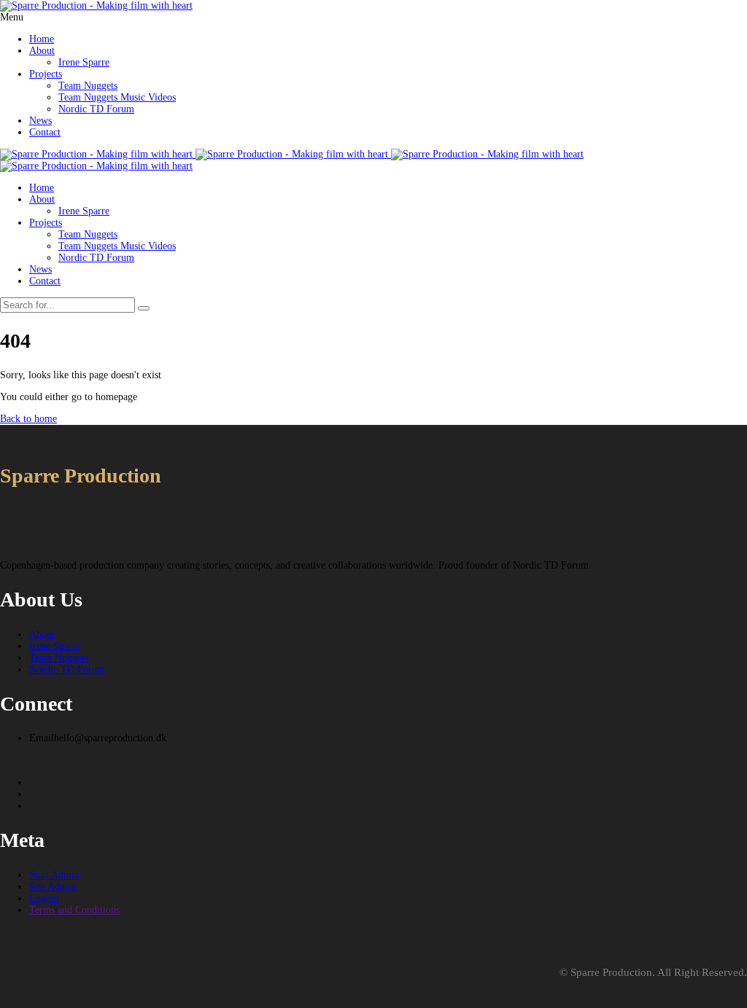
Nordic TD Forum (96, 108)
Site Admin (52, 886)
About (42, 50)
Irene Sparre (83, 62)
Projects (45, 74)
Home (41, 39)
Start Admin (54, 875)
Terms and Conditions (74, 910)
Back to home (28, 418)
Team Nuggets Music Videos (117, 97)
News (40, 120)
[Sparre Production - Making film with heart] (96, 5)
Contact (45, 132)
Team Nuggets (87, 85)
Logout (44, 898)
